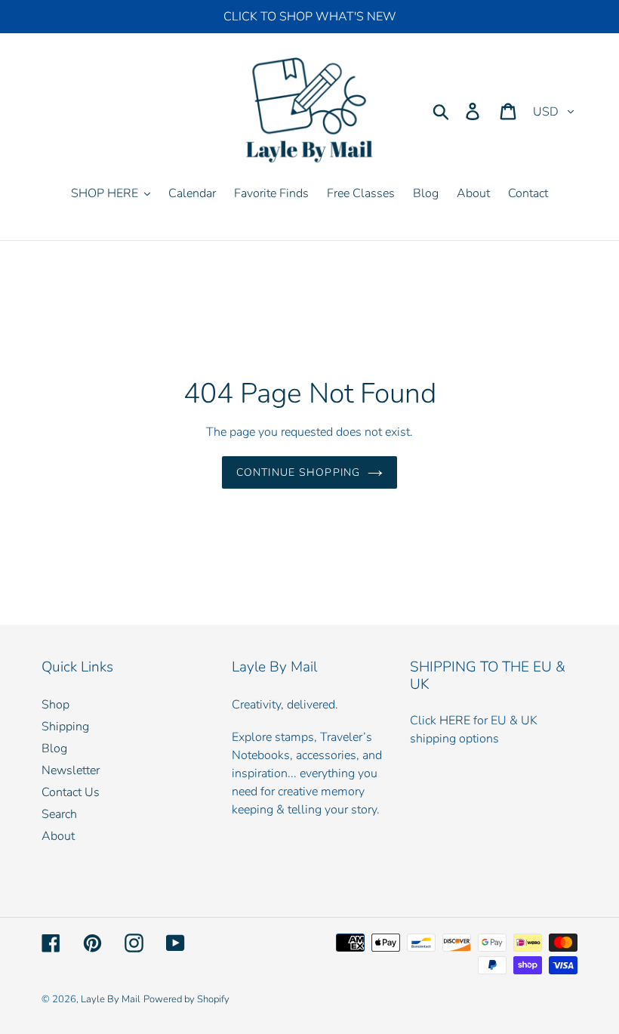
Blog (54, 748)
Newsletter (71, 770)
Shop (55, 704)
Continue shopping (298, 472)
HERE (454, 720)
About (58, 836)
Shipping (65, 726)
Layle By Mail (110, 999)
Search (59, 814)
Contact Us (71, 792)
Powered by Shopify (186, 999)
